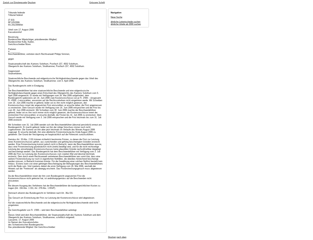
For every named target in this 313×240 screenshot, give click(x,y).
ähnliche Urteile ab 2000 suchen (126, 24)
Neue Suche (116, 17)
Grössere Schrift (97, 2)
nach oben (121, 237)
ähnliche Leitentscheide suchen (125, 21)
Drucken (32, 2)
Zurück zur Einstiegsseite (15, 2)
